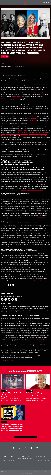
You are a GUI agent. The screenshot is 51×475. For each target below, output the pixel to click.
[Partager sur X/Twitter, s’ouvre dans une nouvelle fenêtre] (13, 285)
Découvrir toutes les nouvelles (25, 437)
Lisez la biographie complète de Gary (32, 280)
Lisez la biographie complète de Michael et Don (32, 190)
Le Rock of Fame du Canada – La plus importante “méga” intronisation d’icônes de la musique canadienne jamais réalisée (11, 397)
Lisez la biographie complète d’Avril (18, 246)
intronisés (34, 339)
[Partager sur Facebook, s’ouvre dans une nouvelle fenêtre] (9, 285)
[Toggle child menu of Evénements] (2, 2)
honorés (40, 339)
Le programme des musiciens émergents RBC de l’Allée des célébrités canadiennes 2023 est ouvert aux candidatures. (12, 427)
